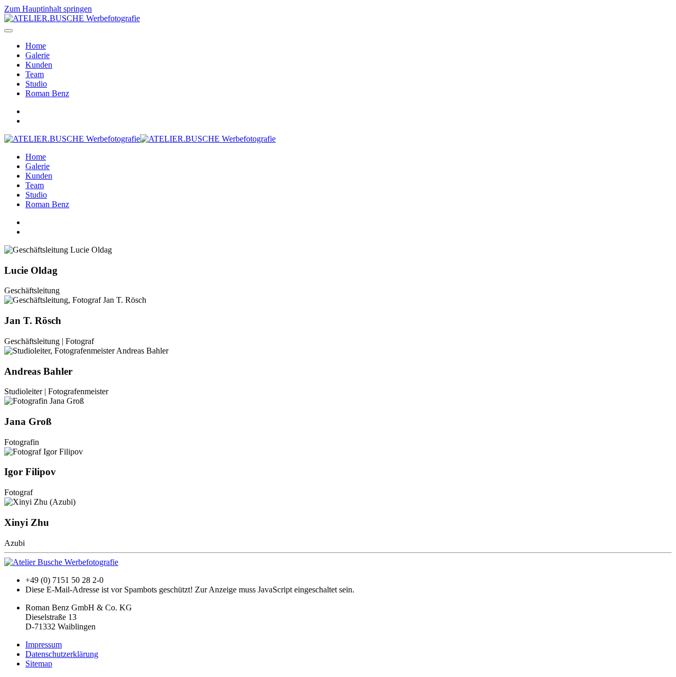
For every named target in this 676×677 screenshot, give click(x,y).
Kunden (38, 64)
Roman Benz (47, 93)
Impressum (43, 644)
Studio (36, 83)
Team (34, 74)
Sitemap (38, 663)
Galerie (37, 55)
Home (35, 45)
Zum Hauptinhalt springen (48, 8)
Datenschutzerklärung (61, 654)
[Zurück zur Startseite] (72, 18)
